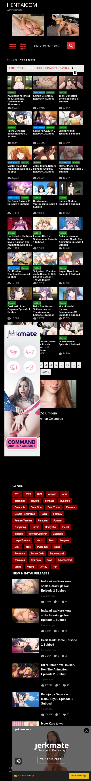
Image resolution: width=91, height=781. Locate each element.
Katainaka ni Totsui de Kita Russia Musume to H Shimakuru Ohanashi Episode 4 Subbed (45, 348)
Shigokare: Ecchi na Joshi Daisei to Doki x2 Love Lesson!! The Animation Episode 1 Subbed (44, 277)
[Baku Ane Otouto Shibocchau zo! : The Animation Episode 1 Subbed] (45, 293)
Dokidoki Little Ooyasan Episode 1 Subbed (19, 309)
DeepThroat (53, 507)
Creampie (20, 507)
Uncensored (65, 560)
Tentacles (20, 560)
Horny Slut (50, 527)
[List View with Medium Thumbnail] (79, 73)
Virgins (30, 566)
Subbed (11, 92)
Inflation (19, 533)
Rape (57, 546)
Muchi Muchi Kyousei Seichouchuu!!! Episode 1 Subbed (69, 310)
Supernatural (57, 553)
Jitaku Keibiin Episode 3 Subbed (69, 132)
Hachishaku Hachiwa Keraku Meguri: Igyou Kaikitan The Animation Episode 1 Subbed (20, 242)
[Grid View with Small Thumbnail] (75, 73)
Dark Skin (36, 507)
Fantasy (57, 513)
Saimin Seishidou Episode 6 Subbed (43, 97)
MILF (17, 546)
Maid (51, 540)
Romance (20, 553)
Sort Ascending (72, 68)
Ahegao (52, 494)
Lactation (58, 533)
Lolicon (39, 540)
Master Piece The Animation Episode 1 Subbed (20, 169)
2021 (39, 494)
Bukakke (65, 500)
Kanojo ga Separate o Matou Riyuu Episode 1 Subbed (57, 699)
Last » (45, 372)
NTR (28, 546)
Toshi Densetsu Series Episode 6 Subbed (68, 98)
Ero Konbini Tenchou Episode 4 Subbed (19, 274)
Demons (70, 507)
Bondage (49, 500)
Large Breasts (22, 540)
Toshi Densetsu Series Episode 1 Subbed (17, 133)
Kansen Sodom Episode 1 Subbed (69, 202)
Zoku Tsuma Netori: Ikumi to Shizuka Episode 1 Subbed (44, 169)
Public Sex (42, 546)
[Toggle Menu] (12, 46)
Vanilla (18, 566)
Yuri (55, 566)
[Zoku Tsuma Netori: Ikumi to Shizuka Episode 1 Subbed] (45, 153)
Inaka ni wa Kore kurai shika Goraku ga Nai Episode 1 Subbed (56, 615)
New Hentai (39, 92)
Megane (64, 540)
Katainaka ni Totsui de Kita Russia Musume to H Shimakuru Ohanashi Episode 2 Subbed (19, 102)
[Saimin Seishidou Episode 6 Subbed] (45, 82)
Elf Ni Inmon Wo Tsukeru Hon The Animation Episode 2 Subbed (58, 669)
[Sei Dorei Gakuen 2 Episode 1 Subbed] (45, 118)
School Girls (37, 553)
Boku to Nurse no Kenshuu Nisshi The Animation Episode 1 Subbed (71, 240)
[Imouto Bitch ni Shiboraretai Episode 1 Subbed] (45, 223)
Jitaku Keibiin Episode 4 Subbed (69, 343)
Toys (49, 560)
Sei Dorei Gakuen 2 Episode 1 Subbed (44, 132)
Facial (44, 513)
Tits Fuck (36, 560)
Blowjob (35, 500)
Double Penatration (25, 513)
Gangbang (20, 527)
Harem (35, 527)
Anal (64, 494)
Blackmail (20, 500)
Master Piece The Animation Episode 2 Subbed (71, 169)
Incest (65, 527)
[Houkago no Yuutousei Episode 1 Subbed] (45, 188)
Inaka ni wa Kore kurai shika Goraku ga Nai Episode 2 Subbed (56, 586)
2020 (28, 494)
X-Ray (43, 566)
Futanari (57, 520)
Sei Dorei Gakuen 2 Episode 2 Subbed (19, 202)
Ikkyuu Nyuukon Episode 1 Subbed (69, 272)
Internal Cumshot (38, 533)
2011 (17, 494)
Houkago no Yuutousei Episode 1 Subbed (45, 204)
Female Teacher (23, 520)
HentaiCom (22, 4)
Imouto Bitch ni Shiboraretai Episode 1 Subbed (45, 239)
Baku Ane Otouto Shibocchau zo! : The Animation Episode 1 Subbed (43, 310)
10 (67, 365)
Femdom (42, 520)
